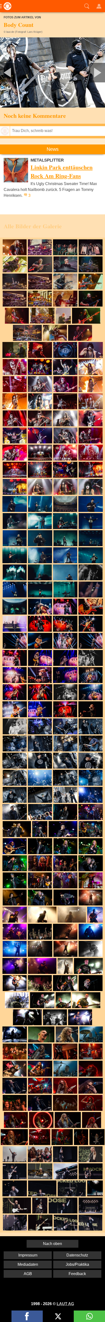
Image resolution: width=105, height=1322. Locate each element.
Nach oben (52, 1244)
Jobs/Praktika (77, 1264)
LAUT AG (65, 1304)
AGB (28, 1274)
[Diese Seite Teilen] (27, 1316)
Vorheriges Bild (17, 72)
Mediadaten (28, 1264)
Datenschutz (77, 1255)
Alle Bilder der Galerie (33, 226)
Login (99, 6)
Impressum (27, 1255)
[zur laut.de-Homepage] (6, 6)
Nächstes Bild (52, 72)
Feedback (77, 1274)
